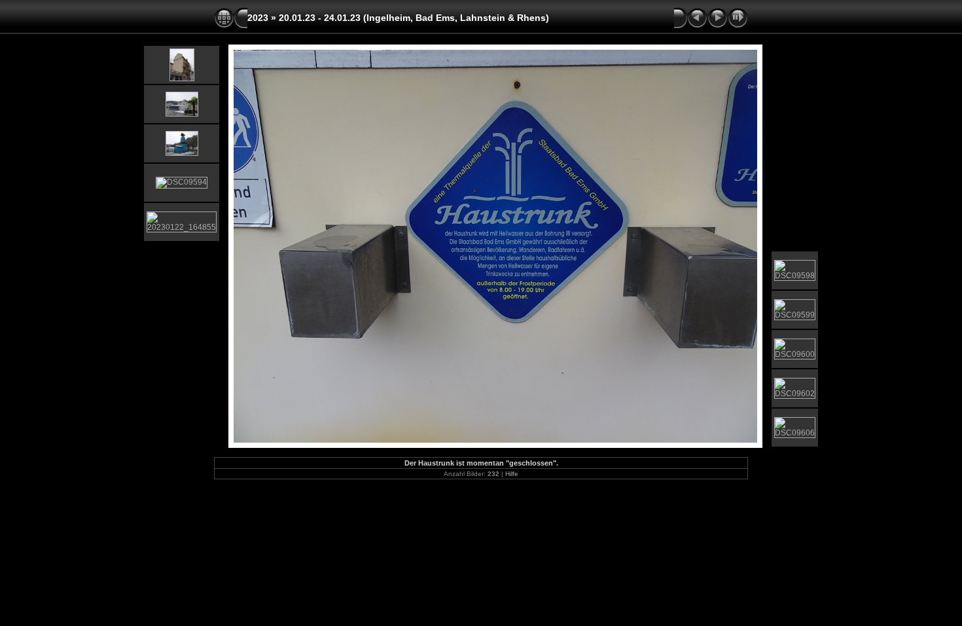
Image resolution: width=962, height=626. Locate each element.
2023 (257, 17)
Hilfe (511, 473)
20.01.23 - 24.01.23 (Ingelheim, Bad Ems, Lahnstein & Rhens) (414, 17)
